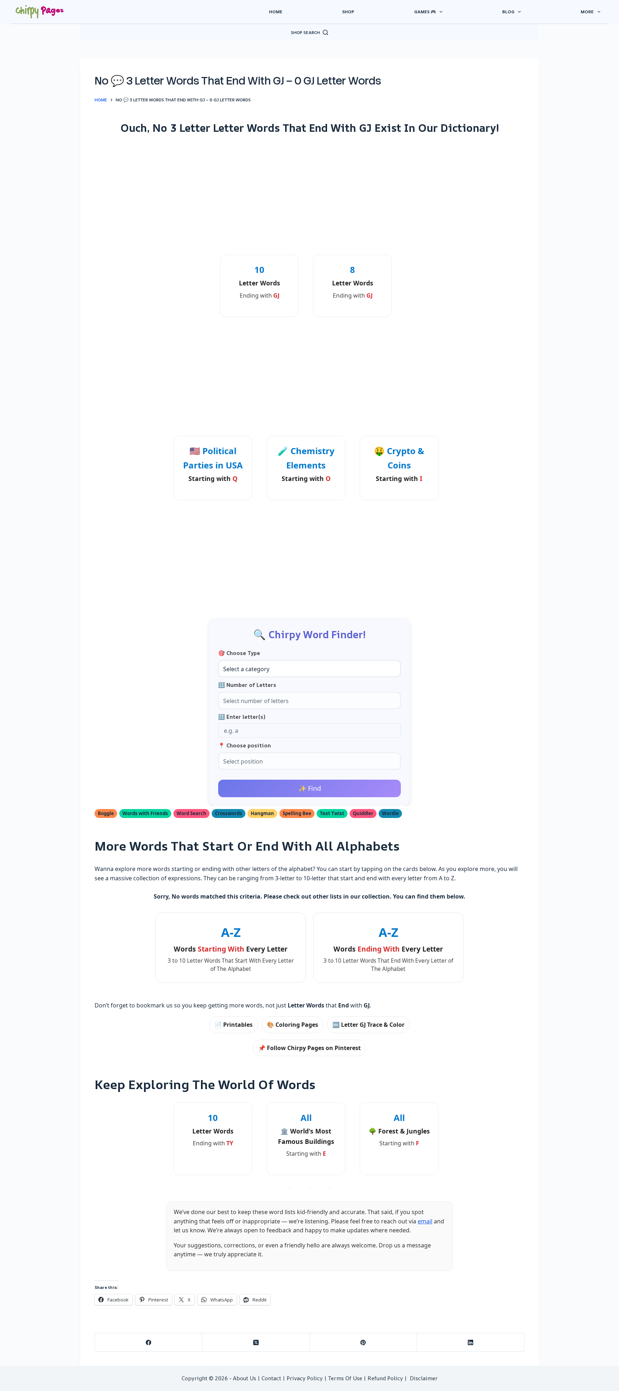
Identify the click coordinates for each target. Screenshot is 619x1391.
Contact (271, 1378)
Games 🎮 (425, 12)
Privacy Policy (305, 1378)
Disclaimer (424, 1378)
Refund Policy (385, 1378)
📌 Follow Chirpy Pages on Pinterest (309, 1048)
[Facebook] (148, 1342)
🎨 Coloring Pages (292, 1025)
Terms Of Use (345, 1378)
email (425, 1221)
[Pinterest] (363, 1342)
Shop (348, 12)
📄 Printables (234, 1025)
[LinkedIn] (470, 1342)
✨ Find (309, 788)
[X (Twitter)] (256, 1342)
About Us (244, 1378)
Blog (508, 12)
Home (275, 12)
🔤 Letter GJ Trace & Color (368, 1025)
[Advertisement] (309, 194)
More (587, 12)
